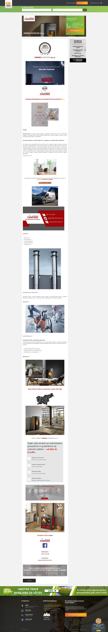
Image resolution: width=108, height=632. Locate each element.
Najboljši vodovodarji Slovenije (50, 610)
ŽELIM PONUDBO (74, 30)
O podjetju (73, 629)
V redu (98, 630)
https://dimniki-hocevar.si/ (77, 25)
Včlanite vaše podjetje (70, 3)
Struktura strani (82, 629)
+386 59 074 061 (95, 3)
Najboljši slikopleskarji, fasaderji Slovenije (52, 605)
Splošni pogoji (77, 629)
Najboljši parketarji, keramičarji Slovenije (52, 608)
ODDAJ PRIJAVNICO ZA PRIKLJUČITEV (76, 614)
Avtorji (86, 629)
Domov (70, 629)
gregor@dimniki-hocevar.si (77, 24)
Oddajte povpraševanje (82, 3)
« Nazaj (29, 580)
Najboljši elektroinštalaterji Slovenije (51, 606)
